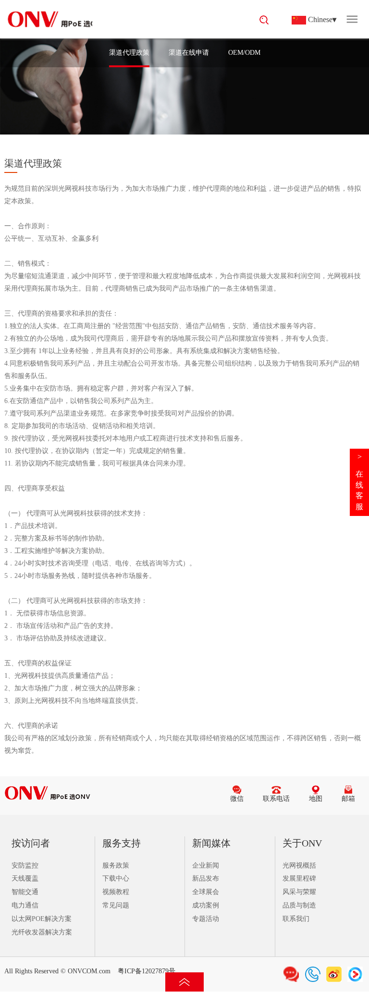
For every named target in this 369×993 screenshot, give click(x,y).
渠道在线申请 (189, 52)
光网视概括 (299, 865)
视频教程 (115, 891)
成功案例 (205, 905)
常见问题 (115, 905)
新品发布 (205, 878)
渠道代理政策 (129, 52)
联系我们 (296, 918)
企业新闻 (205, 865)
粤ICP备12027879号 (146, 971)
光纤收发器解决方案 (42, 932)
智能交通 (25, 891)
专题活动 (205, 918)
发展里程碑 (299, 878)
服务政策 (115, 865)
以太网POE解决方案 (42, 918)
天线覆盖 (25, 878)
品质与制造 (299, 905)
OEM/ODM (244, 52)
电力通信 (25, 905)
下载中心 (115, 878)
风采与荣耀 (299, 891)
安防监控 (25, 865)
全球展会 (205, 891)
